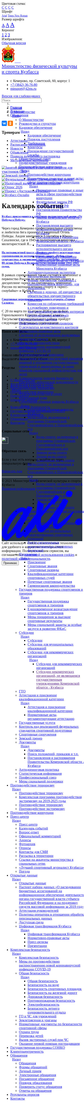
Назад (16, 116)
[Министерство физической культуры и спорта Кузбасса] (11, 61)
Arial (4, 15)
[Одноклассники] (10, 123)
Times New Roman (18, 15)
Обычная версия (14, 43)
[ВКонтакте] (4, 123)
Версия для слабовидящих (21, 96)
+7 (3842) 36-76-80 (23, 85)
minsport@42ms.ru (23, 88)
